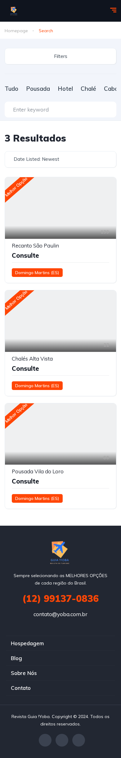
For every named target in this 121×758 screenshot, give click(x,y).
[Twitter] (62, 740)
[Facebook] (45, 740)
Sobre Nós (24, 673)
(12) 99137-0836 (60, 598)
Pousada (38, 88)
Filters (60, 56)
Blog (16, 658)
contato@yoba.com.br (60, 614)
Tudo (11, 88)
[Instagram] (78, 740)
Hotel (65, 88)
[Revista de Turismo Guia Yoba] (14, 11)
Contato (21, 688)
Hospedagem (27, 643)
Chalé (88, 88)
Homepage (16, 30)
